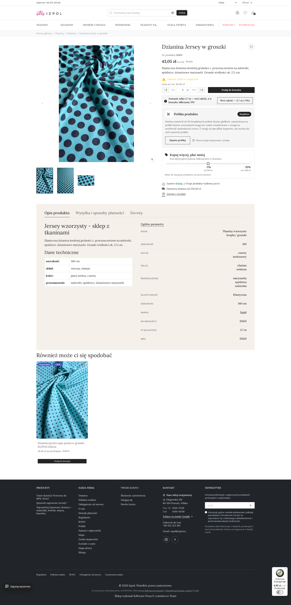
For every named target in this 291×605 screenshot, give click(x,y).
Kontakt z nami (86, 543)
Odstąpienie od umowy (91, 504)
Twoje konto (129, 487)
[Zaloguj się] (237, 13)
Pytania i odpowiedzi (89, 530)
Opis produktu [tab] (57, 213)
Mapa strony (85, 548)
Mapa (81, 534)
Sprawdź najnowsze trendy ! (51, 502)
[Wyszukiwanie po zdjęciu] (173, 13)
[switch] (280, 592)
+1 (201, 89)
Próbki (82, 526)
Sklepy (82, 552)
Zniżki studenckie (88, 539)
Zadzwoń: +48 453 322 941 (48, 2)
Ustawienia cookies (114, 574)
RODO (81, 521)
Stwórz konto (128, 504)
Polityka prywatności (154, 590)
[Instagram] (166, 539)
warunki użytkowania (235, 512)
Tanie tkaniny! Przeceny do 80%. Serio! (51, 497)
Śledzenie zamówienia (133, 495)
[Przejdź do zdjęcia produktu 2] (65, 181)
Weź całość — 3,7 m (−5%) (235, 100)
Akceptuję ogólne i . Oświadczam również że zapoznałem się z (230, 516)
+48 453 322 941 (171, 525)
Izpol (243, 312)
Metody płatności (87, 513)
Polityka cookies (87, 499)
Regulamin (84, 517)
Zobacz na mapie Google (176, 516)
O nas (81, 508)
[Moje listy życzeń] (245, 13)
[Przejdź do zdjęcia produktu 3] (86, 181)
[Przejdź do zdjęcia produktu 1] (44, 181)
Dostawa (83, 495)
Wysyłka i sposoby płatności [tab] (100, 213)
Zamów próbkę (177, 140)
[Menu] (286, 569)
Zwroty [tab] (136, 213)
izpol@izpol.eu (178, 531)
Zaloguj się (127, 499)
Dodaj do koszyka (231, 89)
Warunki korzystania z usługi (178, 590)
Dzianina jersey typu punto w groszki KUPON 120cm (61, 444)
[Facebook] (175, 539)
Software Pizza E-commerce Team (154, 596)
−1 (165, 89)
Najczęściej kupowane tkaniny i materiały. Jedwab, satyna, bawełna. (53, 510)
